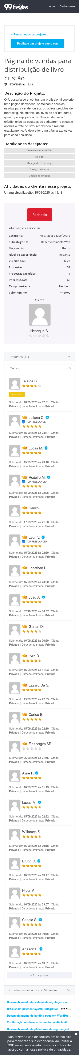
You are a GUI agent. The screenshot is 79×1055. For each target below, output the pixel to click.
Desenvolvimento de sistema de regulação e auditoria (42, 1002)
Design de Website (39, 175)
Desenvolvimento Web (39, 150)
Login (51, 6)
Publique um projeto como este (37, 43)
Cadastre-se (67, 6)
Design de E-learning (39, 163)
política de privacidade (54, 1049)
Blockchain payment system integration (33, 1009)
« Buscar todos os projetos (28, 34)
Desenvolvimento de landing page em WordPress (39, 1015)
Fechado (39, 214)
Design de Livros (39, 169)
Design (39, 156)
